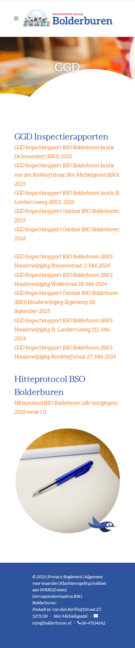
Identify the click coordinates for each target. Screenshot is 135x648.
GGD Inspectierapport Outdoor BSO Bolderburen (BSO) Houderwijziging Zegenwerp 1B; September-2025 (66, 302)
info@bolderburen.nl (51, 623)
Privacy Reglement (65, 576)
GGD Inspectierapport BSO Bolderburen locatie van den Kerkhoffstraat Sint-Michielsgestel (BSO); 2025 (67, 174)
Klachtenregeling (75, 583)
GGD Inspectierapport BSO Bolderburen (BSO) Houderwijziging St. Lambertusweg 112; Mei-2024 (63, 330)
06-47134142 (93, 623)
